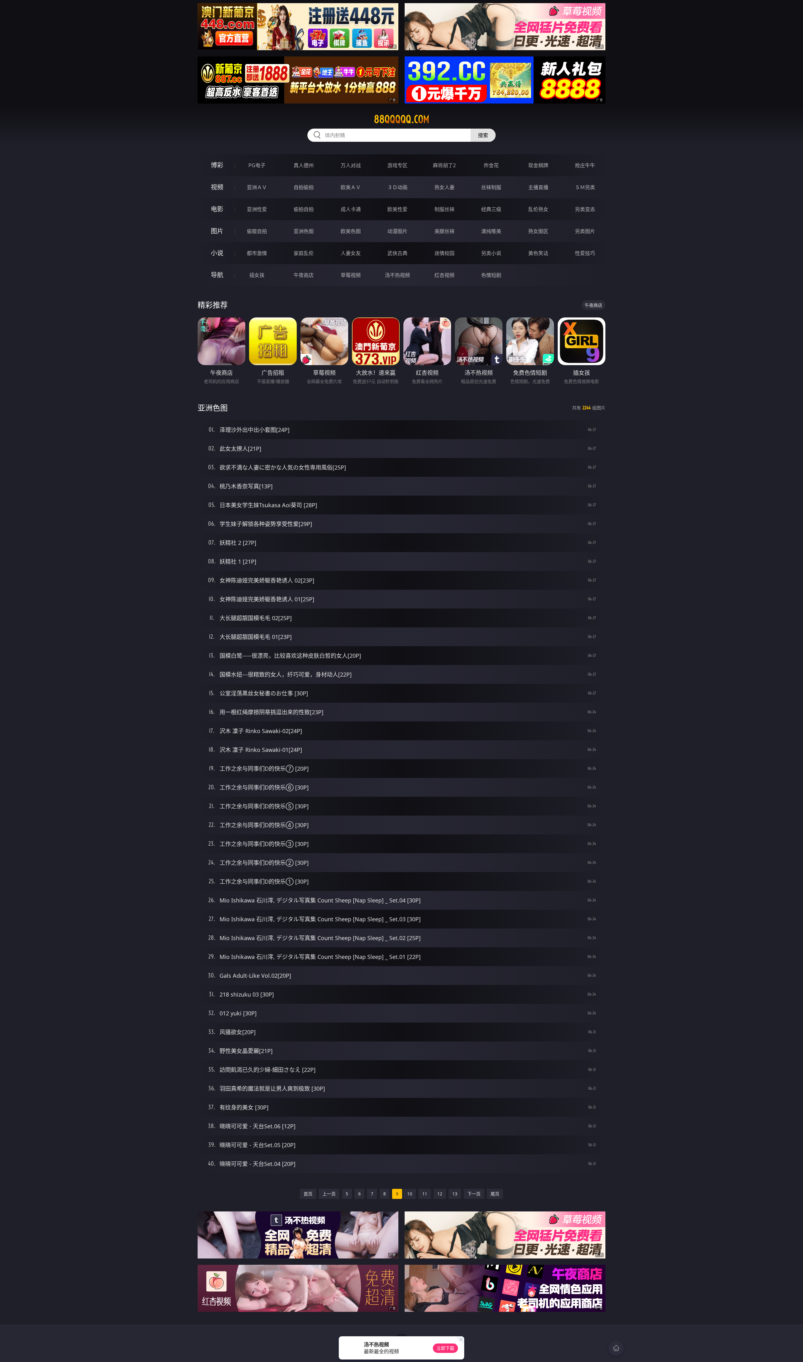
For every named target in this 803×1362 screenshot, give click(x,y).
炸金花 (491, 165)
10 (409, 1194)
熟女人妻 (444, 187)
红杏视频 (444, 275)
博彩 (217, 165)
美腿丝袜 (444, 231)
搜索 (483, 135)
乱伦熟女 (538, 209)
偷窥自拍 (257, 231)
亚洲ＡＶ (257, 187)
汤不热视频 (397, 275)
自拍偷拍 (304, 187)
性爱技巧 (585, 253)
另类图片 (585, 231)
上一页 (329, 1194)
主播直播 (538, 187)
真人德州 (304, 165)
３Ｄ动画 (397, 187)
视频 (217, 187)
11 (424, 1194)
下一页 (474, 1194)
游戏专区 (397, 165)
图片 (217, 231)
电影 (217, 209)
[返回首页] (616, 1348)
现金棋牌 (538, 165)
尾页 (495, 1194)
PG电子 (256, 165)
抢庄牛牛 (585, 165)
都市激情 (257, 253)
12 (439, 1194)
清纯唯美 (491, 231)
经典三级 (491, 209)
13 (454, 1194)
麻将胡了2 (444, 165)
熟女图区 (538, 231)
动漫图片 (397, 231)
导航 (217, 275)
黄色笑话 (538, 253)
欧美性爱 (397, 209)
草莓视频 (351, 275)
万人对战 (351, 165)
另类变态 (585, 209)
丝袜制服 (491, 187)
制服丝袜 (444, 209)
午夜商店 (304, 275)
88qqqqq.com (401, 119)
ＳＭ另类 (585, 187)
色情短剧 (491, 275)
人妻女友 (351, 253)
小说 (217, 253)
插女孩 (256, 275)
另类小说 (491, 253)
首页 (308, 1194)
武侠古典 (397, 253)
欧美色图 (351, 231)
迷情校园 (444, 253)
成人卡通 (351, 209)
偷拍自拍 (304, 209)
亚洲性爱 (257, 209)
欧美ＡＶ (351, 187)
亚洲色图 (304, 231)
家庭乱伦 (304, 253)
